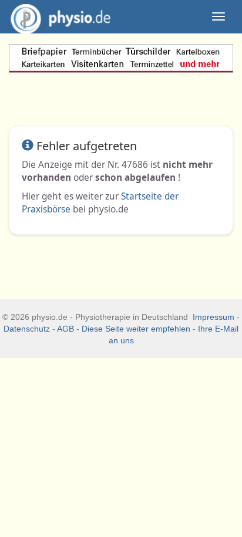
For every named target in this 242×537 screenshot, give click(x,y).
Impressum (213, 317)
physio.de (60, 16)
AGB (65, 328)
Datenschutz (27, 328)
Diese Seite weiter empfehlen (136, 328)
